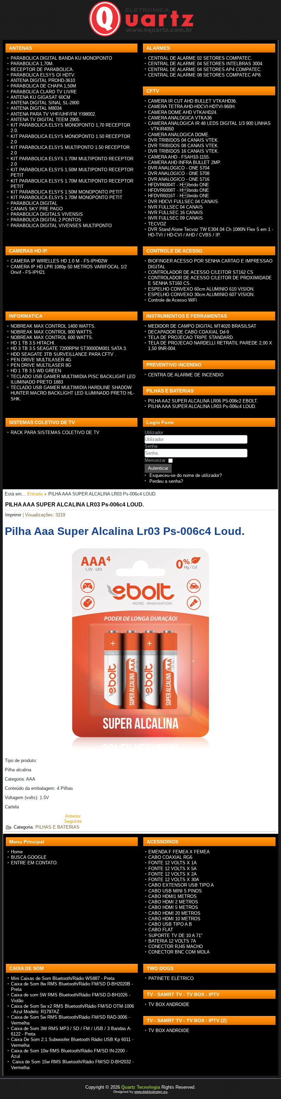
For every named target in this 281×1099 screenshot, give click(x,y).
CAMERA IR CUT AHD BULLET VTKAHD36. (192, 101)
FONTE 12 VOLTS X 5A (172, 868)
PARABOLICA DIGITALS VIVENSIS (47, 214)
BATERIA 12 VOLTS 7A (172, 941)
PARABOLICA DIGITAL (34, 203)
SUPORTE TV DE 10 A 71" (175, 935)
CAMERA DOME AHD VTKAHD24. (183, 112)
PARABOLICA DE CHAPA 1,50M (43, 86)
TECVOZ (157, 223)
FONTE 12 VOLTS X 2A (172, 874)
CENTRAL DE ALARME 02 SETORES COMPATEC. (200, 58)
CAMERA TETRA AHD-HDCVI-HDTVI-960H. (192, 106)
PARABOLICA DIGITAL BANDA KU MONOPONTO (61, 58)
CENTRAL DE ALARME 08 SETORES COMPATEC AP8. (205, 75)
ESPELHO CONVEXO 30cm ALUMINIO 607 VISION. (201, 294)
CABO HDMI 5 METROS (173, 907)
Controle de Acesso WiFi (172, 300)
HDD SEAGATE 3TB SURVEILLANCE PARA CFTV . (63, 354)
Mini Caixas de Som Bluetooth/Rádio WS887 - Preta (62, 978)
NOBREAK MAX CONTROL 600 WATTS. (52, 337)
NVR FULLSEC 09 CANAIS (175, 218)
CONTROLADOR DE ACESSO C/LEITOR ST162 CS (200, 272)
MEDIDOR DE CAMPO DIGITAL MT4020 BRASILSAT (202, 326)
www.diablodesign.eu (151, 1092)
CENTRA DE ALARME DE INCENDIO (185, 374)
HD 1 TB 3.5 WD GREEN (36, 370)
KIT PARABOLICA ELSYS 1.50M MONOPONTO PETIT (66, 192)
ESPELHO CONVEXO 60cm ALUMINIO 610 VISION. (201, 289)
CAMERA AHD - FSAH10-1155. (179, 157)
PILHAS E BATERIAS (57, 827)
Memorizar (155, 460)
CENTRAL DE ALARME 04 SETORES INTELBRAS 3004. (206, 63)
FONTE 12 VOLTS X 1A (172, 862)
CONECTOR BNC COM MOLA (179, 952)
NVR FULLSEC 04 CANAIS (175, 207)
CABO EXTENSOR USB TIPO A (181, 885)
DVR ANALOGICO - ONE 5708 (178, 173)
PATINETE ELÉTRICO (171, 978)
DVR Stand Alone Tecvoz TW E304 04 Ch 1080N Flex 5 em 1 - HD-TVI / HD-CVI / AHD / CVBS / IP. (210, 232)
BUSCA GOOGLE (29, 857)
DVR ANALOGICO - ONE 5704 (178, 168)
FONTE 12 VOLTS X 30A (173, 879)
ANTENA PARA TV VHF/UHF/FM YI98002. (53, 114)
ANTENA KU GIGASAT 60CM (40, 97)
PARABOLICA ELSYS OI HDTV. (43, 75)
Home (17, 851)
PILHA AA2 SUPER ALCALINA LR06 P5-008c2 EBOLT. (203, 401)
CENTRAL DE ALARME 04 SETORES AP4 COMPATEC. (205, 69)
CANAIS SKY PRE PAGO (37, 208)
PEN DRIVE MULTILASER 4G (41, 359)
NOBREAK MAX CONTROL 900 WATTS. (52, 332)
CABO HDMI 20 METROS (174, 913)
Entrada (34, 493)
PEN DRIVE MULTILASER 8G (41, 365)
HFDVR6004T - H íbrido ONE (178, 184)
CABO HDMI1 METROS (172, 896)
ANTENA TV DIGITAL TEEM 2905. (46, 119)
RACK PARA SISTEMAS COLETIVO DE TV (55, 432)
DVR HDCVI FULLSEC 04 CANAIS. (183, 201)
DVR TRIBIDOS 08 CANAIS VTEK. (183, 145)
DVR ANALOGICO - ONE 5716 (178, 179)
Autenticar (158, 468)
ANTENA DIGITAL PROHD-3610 (43, 80)
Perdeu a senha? (166, 481)
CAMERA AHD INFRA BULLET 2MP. (184, 162)
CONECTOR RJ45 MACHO (175, 946)
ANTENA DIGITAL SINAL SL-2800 (45, 102)
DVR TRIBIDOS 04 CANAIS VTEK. (183, 140)
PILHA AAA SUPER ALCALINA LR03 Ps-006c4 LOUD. (202, 406)
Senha (151, 446)
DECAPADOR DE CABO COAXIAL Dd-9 (188, 332)
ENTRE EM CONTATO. (34, 862)
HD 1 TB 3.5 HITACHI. (33, 343)
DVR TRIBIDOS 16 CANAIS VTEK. (183, 151)
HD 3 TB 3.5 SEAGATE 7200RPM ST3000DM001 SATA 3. (69, 348)
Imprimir (14, 514)
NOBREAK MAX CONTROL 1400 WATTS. (53, 326)
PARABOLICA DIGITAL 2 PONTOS (46, 219)
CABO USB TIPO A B (170, 924)
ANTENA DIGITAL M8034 (36, 108)
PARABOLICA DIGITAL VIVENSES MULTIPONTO (61, 225)
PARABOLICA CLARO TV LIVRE (44, 91)
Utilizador (154, 432)
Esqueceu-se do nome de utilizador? (185, 475)
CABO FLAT (160, 929)
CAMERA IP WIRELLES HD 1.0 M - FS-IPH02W (59, 261)
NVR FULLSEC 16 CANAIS (175, 212)
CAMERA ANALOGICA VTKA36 (180, 117)
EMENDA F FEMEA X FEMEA (179, 851)
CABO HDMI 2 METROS (173, 901)
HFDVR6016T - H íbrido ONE (178, 195)
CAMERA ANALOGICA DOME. (179, 134)
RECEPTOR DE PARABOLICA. (42, 69)
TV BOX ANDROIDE (169, 1004)
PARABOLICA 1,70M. (32, 63)
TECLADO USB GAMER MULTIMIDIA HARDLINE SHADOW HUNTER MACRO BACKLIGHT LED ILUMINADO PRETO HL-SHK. (72, 393)
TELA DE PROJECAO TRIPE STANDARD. (191, 337)
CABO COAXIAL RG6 (170, 857)
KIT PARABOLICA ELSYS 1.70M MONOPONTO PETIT (66, 197)
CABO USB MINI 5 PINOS (175, 890)
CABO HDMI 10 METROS (174, 918)
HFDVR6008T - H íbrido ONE (178, 190)
